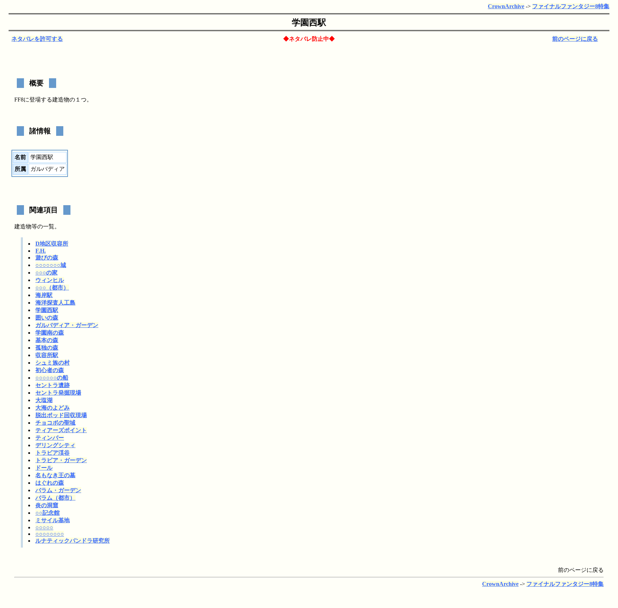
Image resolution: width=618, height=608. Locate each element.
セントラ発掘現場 (58, 393)
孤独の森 (46, 348)
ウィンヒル (49, 280)
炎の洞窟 (46, 505)
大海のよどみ (52, 408)
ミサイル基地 (52, 520)
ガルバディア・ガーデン (66, 325)
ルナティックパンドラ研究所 (72, 541)
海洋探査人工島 (55, 303)
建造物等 (25, 226)
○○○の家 (46, 273)
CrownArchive (506, 6)
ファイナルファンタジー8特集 (570, 6)
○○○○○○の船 (51, 378)
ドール (44, 468)
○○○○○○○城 (50, 265)
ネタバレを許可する (37, 39)
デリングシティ (55, 445)
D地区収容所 (51, 244)
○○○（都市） (52, 288)
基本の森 (46, 340)
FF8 (19, 100)
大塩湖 (44, 400)
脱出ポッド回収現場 (61, 415)
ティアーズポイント (61, 430)
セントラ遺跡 (52, 385)
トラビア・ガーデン (61, 460)
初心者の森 (49, 370)
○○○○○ (44, 527)
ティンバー (49, 438)
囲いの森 (46, 318)
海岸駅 (44, 295)
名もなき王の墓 (55, 475)
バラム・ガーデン (58, 490)
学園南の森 (49, 333)
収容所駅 (46, 355)
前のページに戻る (575, 39)
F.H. (40, 251)
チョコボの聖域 (55, 423)
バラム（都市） (55, 498)
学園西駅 (46, 310)
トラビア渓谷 (52, 453)
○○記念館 (47, 513)
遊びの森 (46, 257)
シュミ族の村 (52, 363)
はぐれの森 (49, 483)
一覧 (48, 226)
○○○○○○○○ (49, 534)
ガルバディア (47, 169)
